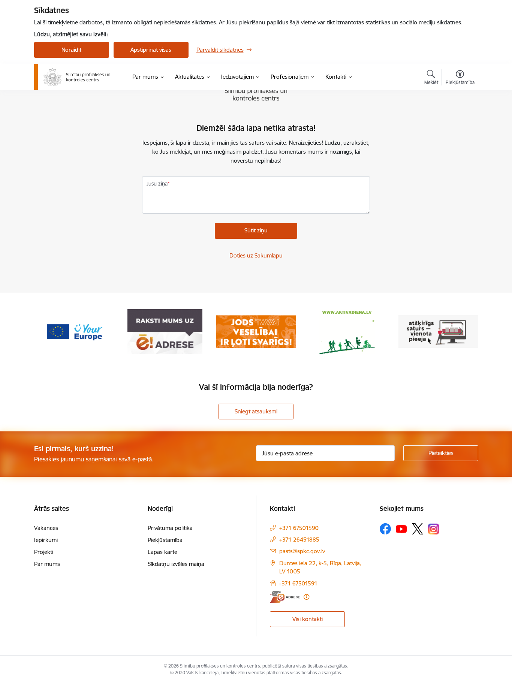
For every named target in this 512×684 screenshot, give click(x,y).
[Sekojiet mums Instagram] (433, 529)
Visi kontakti (307, 619)
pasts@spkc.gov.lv (302, 551)
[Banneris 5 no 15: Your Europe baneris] (74, 331)
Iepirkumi (46, 539)
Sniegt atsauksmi (256, 411)
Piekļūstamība (165, 539)
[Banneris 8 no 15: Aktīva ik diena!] (347, 331)
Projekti (43, 551)
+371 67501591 (297, 583)
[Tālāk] (461, 332)
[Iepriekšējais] (51, 332)
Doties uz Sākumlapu (256, 255)
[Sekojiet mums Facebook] (385, 528)
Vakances (46, 527)
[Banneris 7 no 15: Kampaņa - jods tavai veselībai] (256, 331)
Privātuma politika (170, 527)
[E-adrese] (285, 597)
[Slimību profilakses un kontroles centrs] (77, 77)
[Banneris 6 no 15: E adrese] (164, 331)
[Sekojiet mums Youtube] (401, 528)
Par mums (47, 563)
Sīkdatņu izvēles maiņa (176, 563)
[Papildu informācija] (306, 597)
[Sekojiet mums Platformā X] (417, 528)
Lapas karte (162, 551)
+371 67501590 (299, 527)
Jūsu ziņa (157, 183)
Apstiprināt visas (150, 49)
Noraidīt (71, 49)
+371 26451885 (299, 539)
